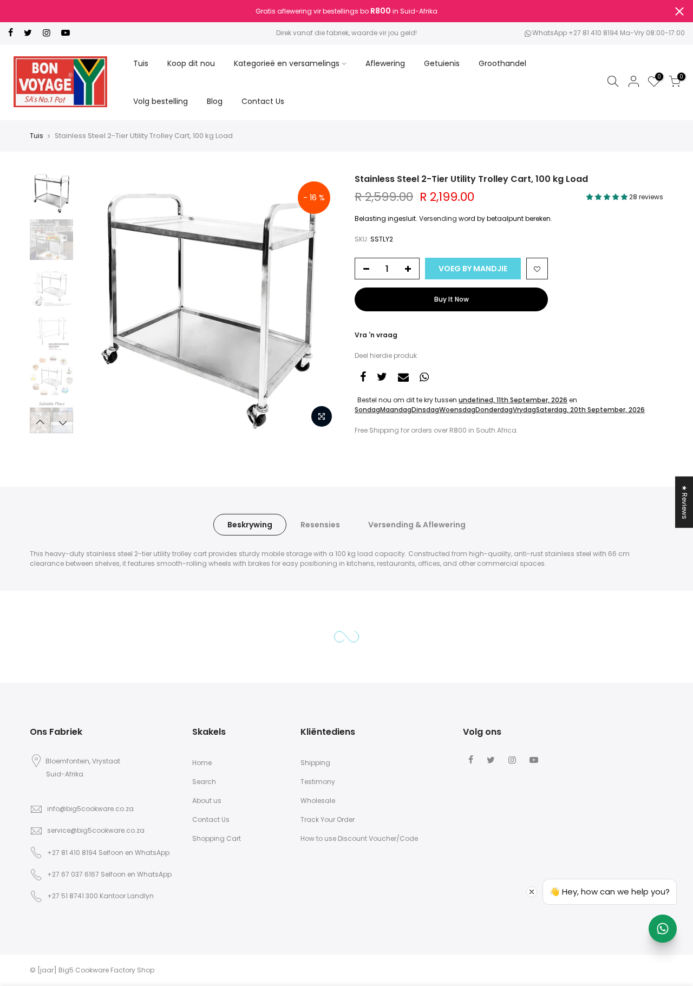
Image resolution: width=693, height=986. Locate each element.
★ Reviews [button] (684, 502)
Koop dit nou (191, 63)
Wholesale (317, 800)
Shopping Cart (216, 838)
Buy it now (451, 299)
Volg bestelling (160, 101)
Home (202, 762)
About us (206, 800)
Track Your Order (327, 819)
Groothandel (502, 63)
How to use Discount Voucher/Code (359, 838)
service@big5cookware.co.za (96, 830)
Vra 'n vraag (376, 334)
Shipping (315, 762)
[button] (607, 196)
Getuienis (442, 63)
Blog (215, 101)
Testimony (317, 781)
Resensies (320, 524)
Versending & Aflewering (417, 524)
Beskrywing (249, 524)
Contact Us (262, 101)
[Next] (319, 303)
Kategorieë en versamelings (286, 63)
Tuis (140, 63)
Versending (438, 218)
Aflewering (385, 63)
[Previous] (97, 303)
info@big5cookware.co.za (90, 808)
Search (204, 781)
